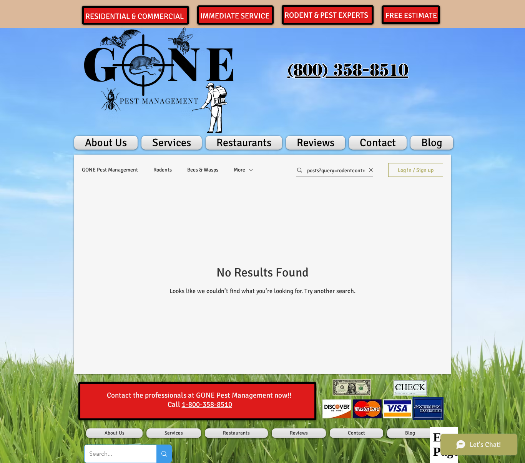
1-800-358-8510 (207, 404)
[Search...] (163, 454)
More (239, 170)
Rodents (162, 170)
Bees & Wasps (202, 170)
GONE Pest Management (110, 170)
